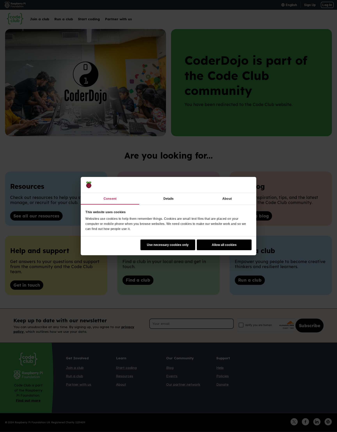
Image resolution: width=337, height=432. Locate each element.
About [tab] (227, 198)
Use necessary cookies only (168, 244)
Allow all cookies (224, 244)
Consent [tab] (110, 198)
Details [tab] (168, 198)
